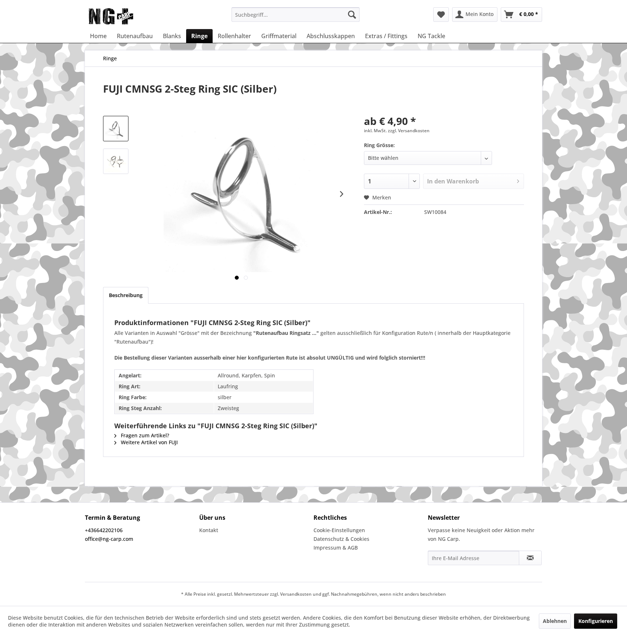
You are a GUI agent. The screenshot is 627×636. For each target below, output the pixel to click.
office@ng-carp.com (109, 538)
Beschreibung (126, 295)
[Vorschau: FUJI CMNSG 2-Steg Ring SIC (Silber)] (115, 128)
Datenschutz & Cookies (341, 538)
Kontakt (208, 530)
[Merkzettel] (441, 14)
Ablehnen (555, 620)
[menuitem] (295, 14)
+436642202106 (104, 530)
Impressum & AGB (336, 547)
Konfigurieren (595, 620)
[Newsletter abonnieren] (530, 558)
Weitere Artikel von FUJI (148, 442)
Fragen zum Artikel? (144, 435)
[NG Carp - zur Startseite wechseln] (123, 16)
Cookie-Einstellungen (339, 530)
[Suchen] (352, 14)
